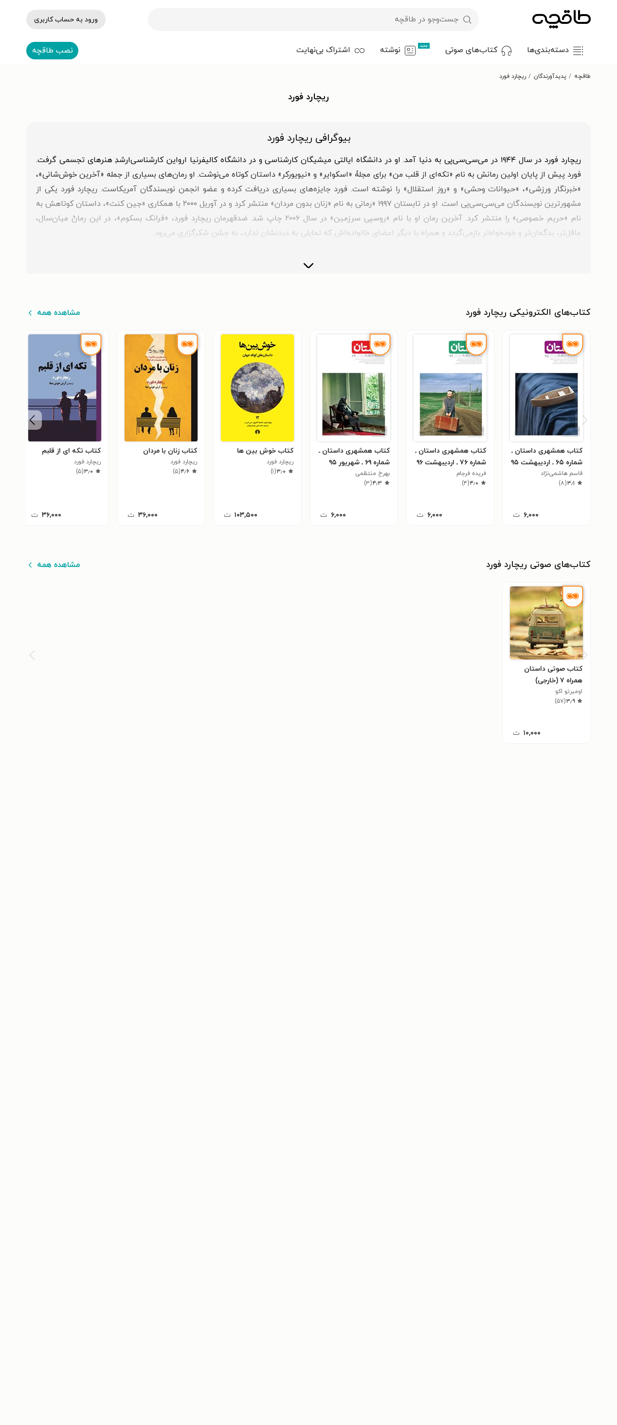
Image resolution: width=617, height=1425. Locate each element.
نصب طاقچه (52, 50)
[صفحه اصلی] (561, 19)
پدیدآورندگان (550, 76)
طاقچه (582, 76)
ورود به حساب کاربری (66, 19)
